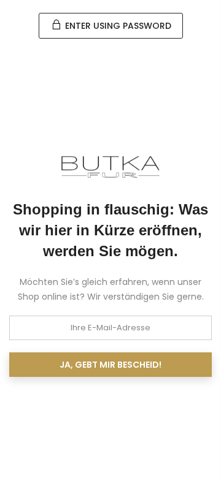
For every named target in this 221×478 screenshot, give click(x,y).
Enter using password (117, 26)
